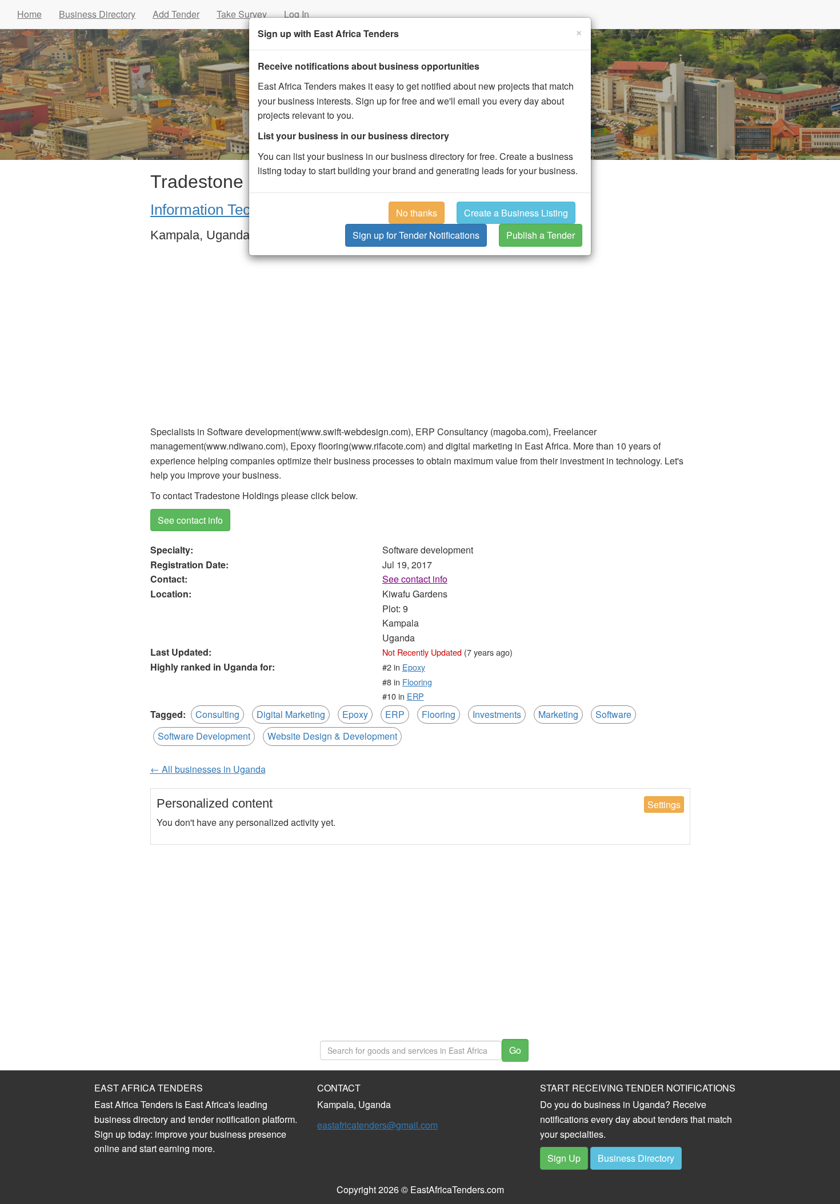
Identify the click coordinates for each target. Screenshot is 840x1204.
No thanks (416, 212)
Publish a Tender (540, 235)
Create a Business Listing (516, 212)
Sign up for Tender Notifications (416, 235)
